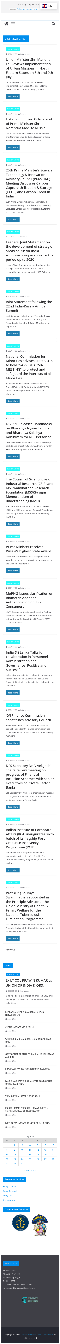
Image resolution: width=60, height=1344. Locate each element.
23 (15, 1159)
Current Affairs (13, 49)
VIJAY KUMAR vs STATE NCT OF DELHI (22, 1096)
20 (45, 1154)
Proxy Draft (8, 1195)
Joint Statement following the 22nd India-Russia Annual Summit (29, 306)
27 (45, 1159)
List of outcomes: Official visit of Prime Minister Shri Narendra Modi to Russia (29, 123)
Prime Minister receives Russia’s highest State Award (28, 548)
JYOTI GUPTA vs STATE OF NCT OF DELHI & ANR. (27, 1123)
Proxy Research (10, 1191)
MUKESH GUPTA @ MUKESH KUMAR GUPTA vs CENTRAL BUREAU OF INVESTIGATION (26, 1109)
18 (30, 1154)
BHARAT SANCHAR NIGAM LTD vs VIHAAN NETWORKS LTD (24, 1013)
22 (7, 1159)
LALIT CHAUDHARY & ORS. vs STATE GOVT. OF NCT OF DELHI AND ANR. (28, 1082)
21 (53, 1154)
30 (15, 1163)
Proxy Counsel (9, 1186)
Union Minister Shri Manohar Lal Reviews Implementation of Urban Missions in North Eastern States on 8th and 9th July (29, 68)
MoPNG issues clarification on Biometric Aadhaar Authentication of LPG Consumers (29, 600)
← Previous (9, 949)
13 (45, 1149)
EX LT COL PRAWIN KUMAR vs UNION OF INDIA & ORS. (29, 983)
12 (38, 1149)
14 (53, 1149)
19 (38, 1154)
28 (53, 1159)
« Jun (26, 1170)
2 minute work (9, 1200)
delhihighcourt (13, 974)
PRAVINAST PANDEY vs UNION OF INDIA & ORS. (27, 1069)
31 (22, 1163)
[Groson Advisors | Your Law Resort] (6, 23)
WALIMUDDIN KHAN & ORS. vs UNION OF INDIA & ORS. (28, 1040)
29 (7, 1163)
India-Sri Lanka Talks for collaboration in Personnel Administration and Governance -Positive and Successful (27, 661)
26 (38, 1159)
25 (30, 1159)
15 (7, 1154)
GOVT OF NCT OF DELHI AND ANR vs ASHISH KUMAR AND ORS (29, 1055)
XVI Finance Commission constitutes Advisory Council (28, 717)
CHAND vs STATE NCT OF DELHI (19, 1027)
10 (22, 1149)
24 (22, 1159)
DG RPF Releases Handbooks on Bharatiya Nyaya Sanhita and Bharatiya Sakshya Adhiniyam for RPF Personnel (29, 430)
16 (15, 1154)
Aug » (33, 1170)
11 (30, 1149)
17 (22, 1154)
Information (24, 54)
